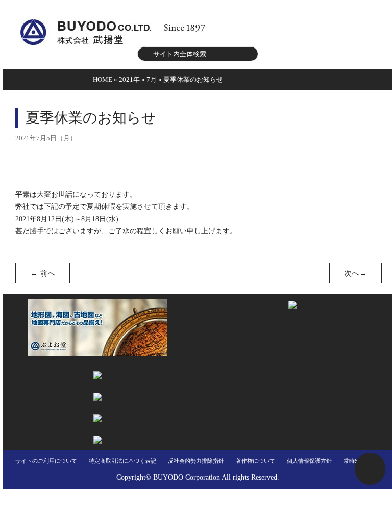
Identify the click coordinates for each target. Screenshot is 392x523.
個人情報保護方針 (309, 461)
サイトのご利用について (46, 461)
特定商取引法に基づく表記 (122, 461)
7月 (151, 79)
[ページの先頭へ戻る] (370, 469)
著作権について (255, 461)
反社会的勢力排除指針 (196, 461)
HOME (102, 79)
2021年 (129, 79)
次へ (355, 273)
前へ (42, 273)
